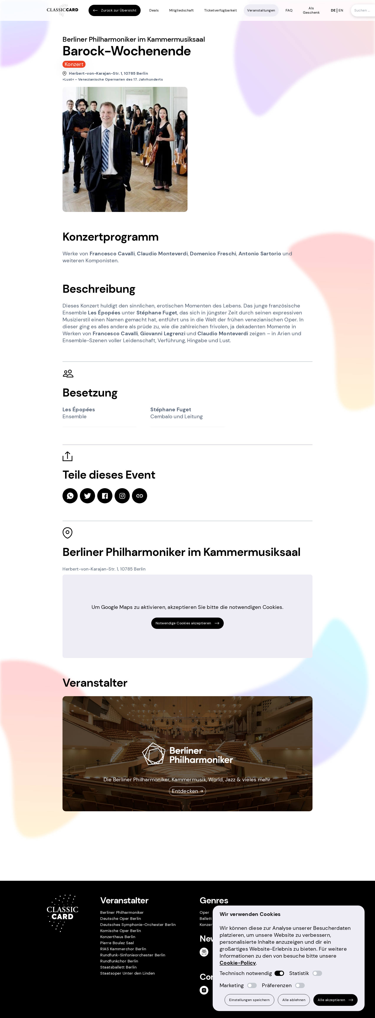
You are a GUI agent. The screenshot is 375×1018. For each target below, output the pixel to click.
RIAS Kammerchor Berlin (123, 949)
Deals (154, 10)
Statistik (299, 973)
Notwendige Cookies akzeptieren (183, 623)
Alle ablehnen (294, 1000)
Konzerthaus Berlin (117, 936)
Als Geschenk (311, 10)
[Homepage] (62, 11)
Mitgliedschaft (181, 10)
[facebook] (104, 495)
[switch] (279, 973)
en (341, 10)
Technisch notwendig (246, 973)
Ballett (206, 918)
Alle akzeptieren (331, 1000)
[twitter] (87, 495)
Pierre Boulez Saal (117, 942)
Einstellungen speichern (249, 1000)
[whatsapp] (70, 495)
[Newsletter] (206, 952)
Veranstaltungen (261, 10)
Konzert (207, 924)
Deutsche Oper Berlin (120, 918)
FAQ (289, 10)
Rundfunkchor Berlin (119, 961)
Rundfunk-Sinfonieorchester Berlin (132, 955)
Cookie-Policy (238, 962)
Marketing (232, 985)
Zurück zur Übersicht (118, 10)
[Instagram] (206, 990)
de (333, 10)
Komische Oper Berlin (120, 930)
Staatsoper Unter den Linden (127, 973)
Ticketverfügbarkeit (220, 10)
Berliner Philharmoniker (122, 912)
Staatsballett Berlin (118, 967)
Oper (204, 912)
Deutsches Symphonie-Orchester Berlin (138, 924)
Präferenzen (277, 985)
